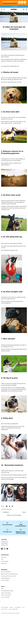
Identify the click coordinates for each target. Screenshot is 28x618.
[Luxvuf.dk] (14, 9)
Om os (23, 607)
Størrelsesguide (4, 561)
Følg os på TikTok (5, 597)
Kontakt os (11, 607)
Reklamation (4, 563)
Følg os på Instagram (6, 592)
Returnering (4, 557)
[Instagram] (4, 549)
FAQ (2, 559)
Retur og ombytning (4, 607)
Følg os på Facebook (6, 595)
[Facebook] (2, 549)
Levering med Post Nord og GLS (8, 576)
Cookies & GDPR (4, 609)
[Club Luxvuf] (23, 9)
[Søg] (4, 9)
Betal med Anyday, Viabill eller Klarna (9, 574)
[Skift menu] (1, 9)
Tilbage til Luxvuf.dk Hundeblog (14, 515)
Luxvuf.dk (5, 613)
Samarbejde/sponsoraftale (7, 590)
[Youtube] (7, 549)
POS (8, 613)
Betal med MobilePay (6, 571)
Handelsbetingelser (5, 578)
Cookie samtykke (5, 580)
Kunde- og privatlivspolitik (13, 609)
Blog (2, 588)
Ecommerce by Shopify (15, 613)
